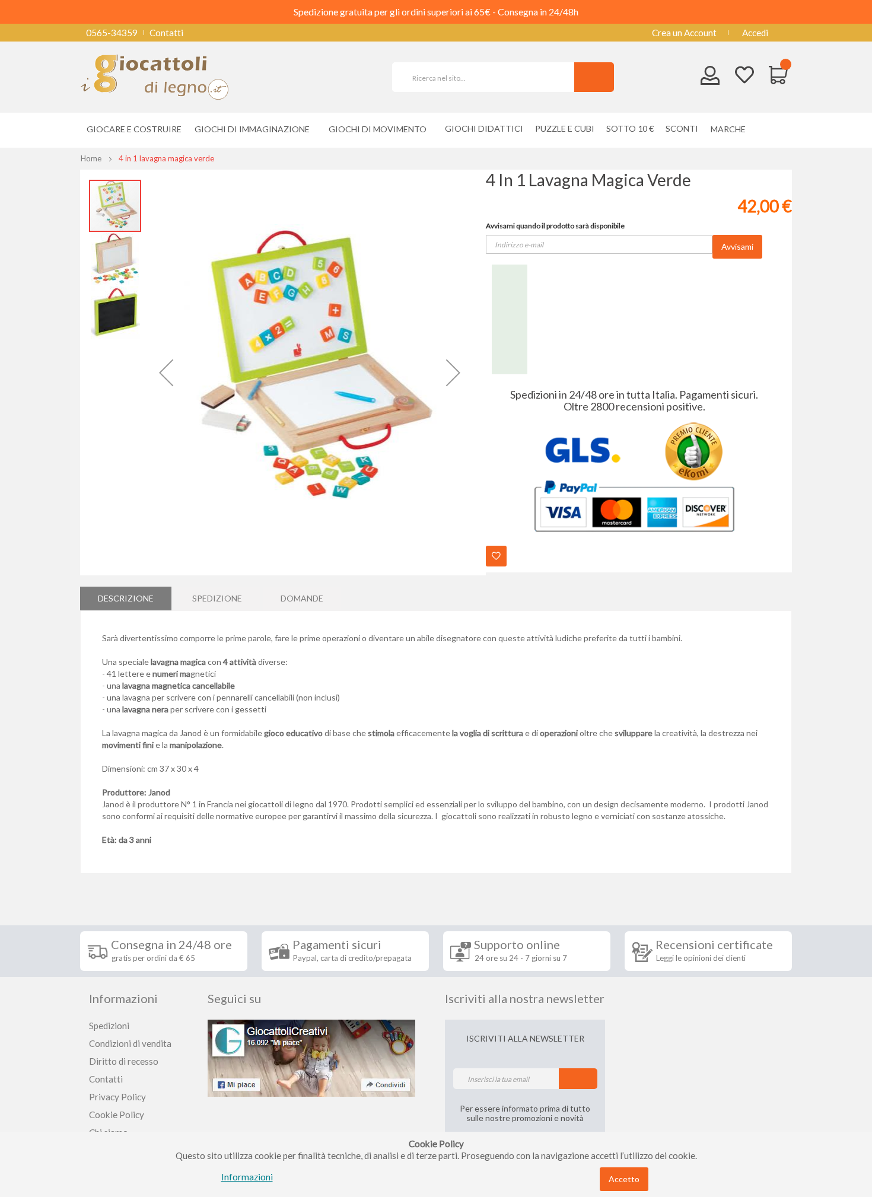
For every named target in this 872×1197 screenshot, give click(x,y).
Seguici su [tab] (234, 998)
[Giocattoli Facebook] (311, 1057)
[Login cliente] (710, 78)
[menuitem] (731, 129)
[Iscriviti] (578, 1078)
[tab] (125, 598)
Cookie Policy (116, 1114)
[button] (166, 372)
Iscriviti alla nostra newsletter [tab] (524, 998)
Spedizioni (109, 1025)
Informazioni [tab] (123, 998)
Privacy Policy (117, 1096)
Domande (302, 598)
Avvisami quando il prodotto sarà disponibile (555, 225)
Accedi (755, 32)
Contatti (166, 32)
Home (91, 158)
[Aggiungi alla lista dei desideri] (496, 556)
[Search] (594, 77)
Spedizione (217, 598)
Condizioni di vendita (130, 1043)
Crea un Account (684, 32)
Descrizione (126, 598)
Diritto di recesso (123, 1061)
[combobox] (488, 77)
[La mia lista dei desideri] (744, 76)
